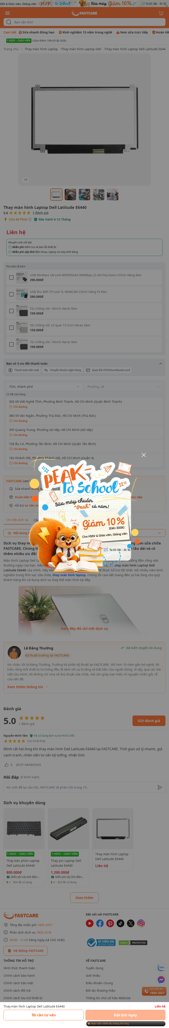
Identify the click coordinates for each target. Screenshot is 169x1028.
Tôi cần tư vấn (43, 1015)
